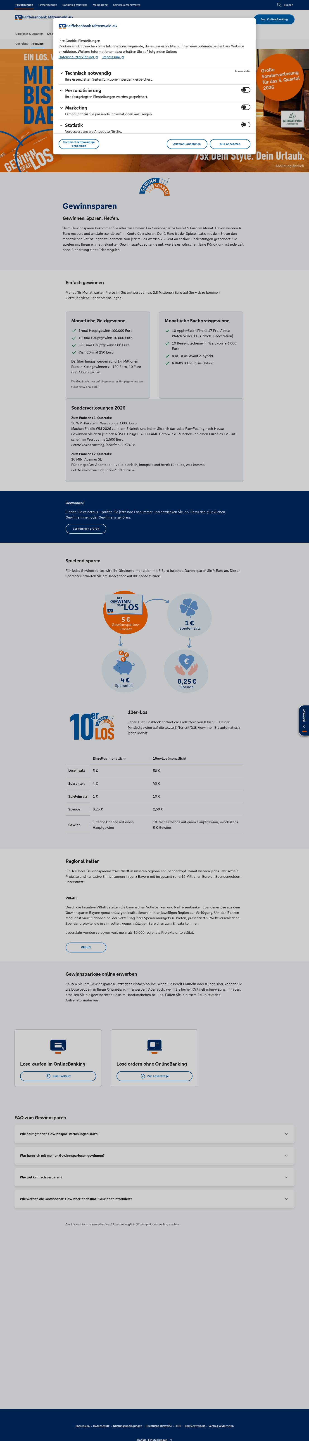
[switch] (245, 90)
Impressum (111, 57)
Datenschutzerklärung (77, 57)
